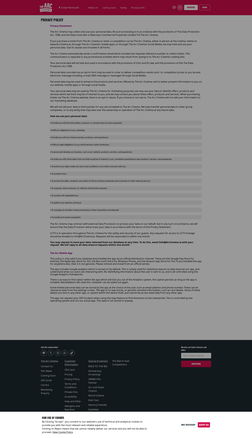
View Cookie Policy (62, 432)
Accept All (204, 424)
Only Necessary (188, 424)
